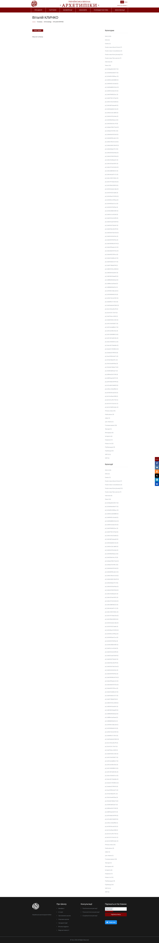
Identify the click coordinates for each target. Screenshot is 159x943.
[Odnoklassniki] (157, 471)
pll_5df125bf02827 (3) (111, 323)
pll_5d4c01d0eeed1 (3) (111, 160)
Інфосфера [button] (83, 10)
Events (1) (108, 43)
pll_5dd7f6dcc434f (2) (111, 316)
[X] (157, 476)
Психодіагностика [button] (101, 10)
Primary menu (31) (110, 411)
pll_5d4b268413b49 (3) (112, 145)
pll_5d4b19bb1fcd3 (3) (111, 141)
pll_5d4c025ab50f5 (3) (111, 163)
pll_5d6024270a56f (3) (111, 225)
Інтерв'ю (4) (108, 436)
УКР (122, 2)
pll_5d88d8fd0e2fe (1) (111, 287)
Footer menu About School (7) (113, 47)
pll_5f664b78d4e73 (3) (111, 367)
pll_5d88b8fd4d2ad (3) (111, 280)
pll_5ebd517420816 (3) (111, 349)
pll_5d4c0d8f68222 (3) (111, 171)
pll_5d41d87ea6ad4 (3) (111, 105)
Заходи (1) (108, 429)
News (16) (108, 65)
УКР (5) (107, 458)
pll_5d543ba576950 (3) (111, 196)
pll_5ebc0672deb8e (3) (111, 345)
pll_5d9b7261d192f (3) (111, 298)
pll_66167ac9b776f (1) (111, 400)
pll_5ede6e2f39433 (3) (111, 352)
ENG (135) (108, 36)
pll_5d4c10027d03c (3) (111, 178)
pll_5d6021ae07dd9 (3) (111, 221)
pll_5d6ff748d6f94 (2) (111, 265)
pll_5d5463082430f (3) (111, 211)
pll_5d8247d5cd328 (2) (111, 269)
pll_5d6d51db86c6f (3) (111, 258)
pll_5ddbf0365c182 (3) (111, 320)
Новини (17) (109, 440)
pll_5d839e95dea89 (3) (111, 276)
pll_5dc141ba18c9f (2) (111, 309)
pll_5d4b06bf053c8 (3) (111, 134)
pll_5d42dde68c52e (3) (111, 109)
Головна (39, 21)
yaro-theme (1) (109, 421)
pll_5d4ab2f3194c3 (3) (111, 131)
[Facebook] (157, 463)
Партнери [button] (52, 10)
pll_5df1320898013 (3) (111, 334)
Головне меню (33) (111, 425)
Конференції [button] (67, 10)
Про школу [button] (38, 10)
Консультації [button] (120, 10)
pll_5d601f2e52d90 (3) (111, 218)
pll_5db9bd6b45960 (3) (112, 305)
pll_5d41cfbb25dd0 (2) (111, 101)
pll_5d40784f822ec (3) (111, 94)
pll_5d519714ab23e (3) (111, 181)
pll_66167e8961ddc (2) (111, 407)
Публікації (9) (109, 451)
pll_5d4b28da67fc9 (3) (111, 149)
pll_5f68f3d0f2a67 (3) (111, 371)
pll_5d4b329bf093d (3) (111, 156)
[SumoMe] (157, 484)
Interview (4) (108, 61)
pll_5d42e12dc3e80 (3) (111, 112)
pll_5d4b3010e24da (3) (111, 152)
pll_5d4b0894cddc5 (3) (111, 138)
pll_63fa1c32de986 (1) (111, 389)
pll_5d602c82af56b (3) (111, 236)
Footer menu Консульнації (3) (113, 54)
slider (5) (107, 418)
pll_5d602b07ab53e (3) (111, 232)
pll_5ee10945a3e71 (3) (111, 356)
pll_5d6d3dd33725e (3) (111, 251)
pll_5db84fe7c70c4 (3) (111, 301)
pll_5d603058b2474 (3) (112, 243)
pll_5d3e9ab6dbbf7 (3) (111, 72)
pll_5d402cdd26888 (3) (111, 80)
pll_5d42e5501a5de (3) (111, 116)
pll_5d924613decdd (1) (111, 291)
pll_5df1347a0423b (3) (111, 338)
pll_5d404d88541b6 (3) (112, 87)
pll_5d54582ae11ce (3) (111, 203)
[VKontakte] (157, 467)
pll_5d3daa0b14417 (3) (111, 69)
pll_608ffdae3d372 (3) (111, 378)
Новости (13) (109, 443)
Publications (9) (109, 414)
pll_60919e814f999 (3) (111, 381)
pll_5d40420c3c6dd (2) (111, 83)
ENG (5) (107, 40)
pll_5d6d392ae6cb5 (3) (111, 247)
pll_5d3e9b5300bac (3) (111, 76)
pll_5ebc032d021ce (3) (111, 341)
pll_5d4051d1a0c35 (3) (111, 91)
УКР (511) (108, 454)
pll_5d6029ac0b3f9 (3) (111, 229)
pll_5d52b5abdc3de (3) (111, 189)
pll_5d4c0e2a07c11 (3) (111, 174)
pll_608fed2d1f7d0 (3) (111, 374)
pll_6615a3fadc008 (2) (111, 396)
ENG (126, 2)
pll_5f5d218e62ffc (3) (111, 360)
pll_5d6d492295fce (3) (111, 254)
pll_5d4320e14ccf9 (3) (111, 123)
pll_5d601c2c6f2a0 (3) (111, 214)
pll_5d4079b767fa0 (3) (111, 98)
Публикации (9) (110, 447)
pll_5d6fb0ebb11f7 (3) (111, 261)
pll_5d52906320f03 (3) (111, 185)
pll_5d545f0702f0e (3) (111, 207)
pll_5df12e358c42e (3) (111, 331)
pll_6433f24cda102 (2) (111, 392)
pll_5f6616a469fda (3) (111, 363)
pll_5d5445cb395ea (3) (111, 200)
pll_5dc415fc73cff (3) (111, 312)
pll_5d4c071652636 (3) (111, 167)
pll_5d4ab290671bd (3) (112, 127)
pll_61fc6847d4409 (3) (111, 385)
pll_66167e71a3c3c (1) (111, 403)
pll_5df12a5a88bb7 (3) (111, 327)
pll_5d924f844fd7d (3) (111, 294)
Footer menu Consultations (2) (113, 51)
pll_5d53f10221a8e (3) (111, 192)
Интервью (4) (109, 432)
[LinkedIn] (157, 480)
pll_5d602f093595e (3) (111, 240)
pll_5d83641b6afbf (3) (111, 272)
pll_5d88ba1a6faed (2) (111, 283)
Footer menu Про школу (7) (113, 58)
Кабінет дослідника (122, 5)
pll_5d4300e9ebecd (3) (111, 120)
